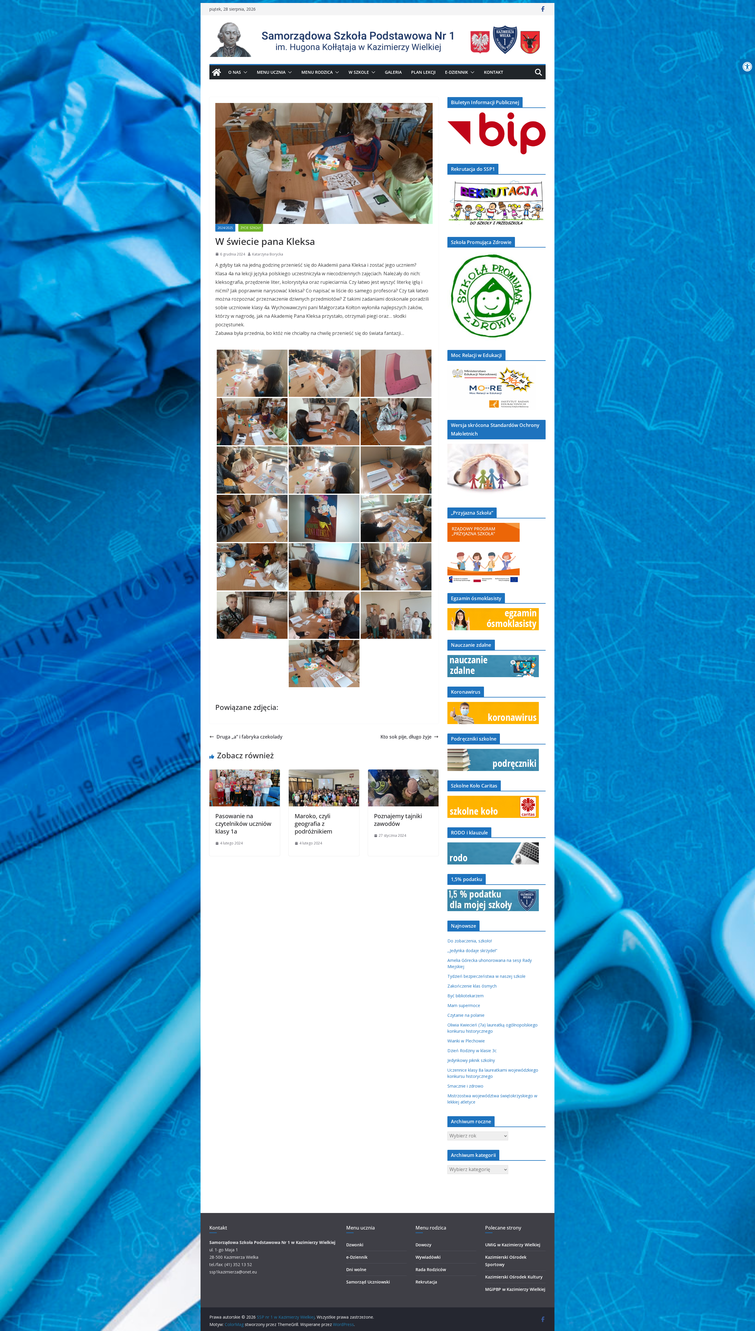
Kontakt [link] (493, 72)
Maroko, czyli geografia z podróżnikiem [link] (313, 823)
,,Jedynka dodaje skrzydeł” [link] (472, 950)
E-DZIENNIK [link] (456, 72)
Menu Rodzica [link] (317, 72)
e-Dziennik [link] (356, 1257)
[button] (244, 72)
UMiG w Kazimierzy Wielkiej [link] (512, 1244)
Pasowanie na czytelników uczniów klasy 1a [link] (243, 823)
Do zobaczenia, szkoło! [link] (469, 941)
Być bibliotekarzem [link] (465, 995)
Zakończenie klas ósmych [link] (472, 986)
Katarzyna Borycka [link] (267, 254)
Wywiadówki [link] (428, 1257)
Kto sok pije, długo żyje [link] (405, 737)
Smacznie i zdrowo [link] (465, 1086)
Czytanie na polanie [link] (466, 1015)
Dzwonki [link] (354, 1244)
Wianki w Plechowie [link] (466, 1041)
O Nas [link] (234, 72)
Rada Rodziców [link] (431, 1269)
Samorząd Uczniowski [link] (368, 1282)
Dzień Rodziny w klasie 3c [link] (472, 1050)
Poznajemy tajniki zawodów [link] (398, 820)
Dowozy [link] (423, 1244)
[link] (747, 66)
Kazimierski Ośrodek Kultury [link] (514, 1277)
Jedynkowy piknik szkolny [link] (471, 1060)
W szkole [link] (359, 72)
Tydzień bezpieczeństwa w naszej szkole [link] (486, 976)
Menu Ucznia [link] (271, 72)
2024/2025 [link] (225, 228)
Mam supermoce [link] (463, 1005)
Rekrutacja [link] (426, 1282)
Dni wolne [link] (356, 1269)
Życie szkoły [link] (251, 228)
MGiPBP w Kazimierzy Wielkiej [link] (515, 1289)
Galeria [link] (393, 72)
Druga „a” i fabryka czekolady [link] (249, 737)
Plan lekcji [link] (423, 72)
